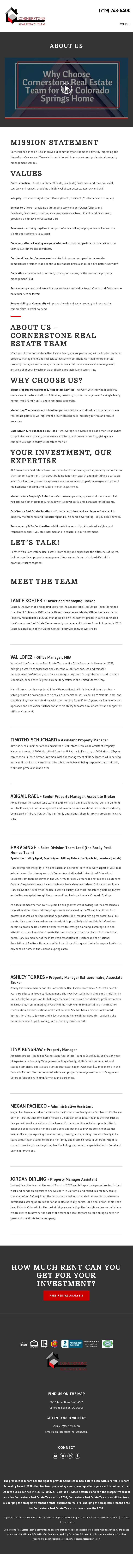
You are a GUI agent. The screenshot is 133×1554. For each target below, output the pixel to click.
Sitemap (125, 1517)
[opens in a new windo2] (55, 1343)
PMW (115, 1517)
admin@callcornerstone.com (70, 1431)
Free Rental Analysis (66, 1295)
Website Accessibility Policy (87, 1538)
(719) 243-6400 (115, 10)
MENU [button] (127, 24)
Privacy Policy (68, 1521)
